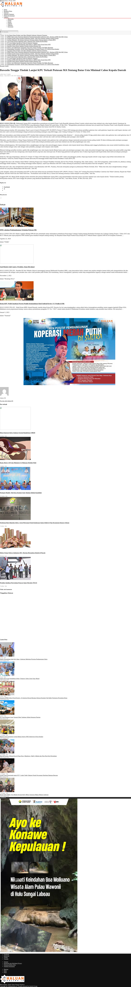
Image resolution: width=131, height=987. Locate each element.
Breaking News (8, 11)
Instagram (6, 956)
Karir (5, 972)
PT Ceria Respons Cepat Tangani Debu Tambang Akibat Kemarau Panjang (20, 717)
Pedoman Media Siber (10, 965)
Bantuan (6, 969)
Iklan (5, 971)
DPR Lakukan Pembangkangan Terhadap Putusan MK (18, 230)
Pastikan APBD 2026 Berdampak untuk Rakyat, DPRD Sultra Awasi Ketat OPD (29, 44)
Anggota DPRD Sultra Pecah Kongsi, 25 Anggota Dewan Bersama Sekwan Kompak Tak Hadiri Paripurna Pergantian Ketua (33, 698)
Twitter (6, 957)
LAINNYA (3, 798)
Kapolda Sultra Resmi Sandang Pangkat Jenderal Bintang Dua (24, 46)
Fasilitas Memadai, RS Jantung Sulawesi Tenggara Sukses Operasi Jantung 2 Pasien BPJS (31, 40)
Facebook (6, 954)
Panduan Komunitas (9, 966)
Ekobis (9, 22)
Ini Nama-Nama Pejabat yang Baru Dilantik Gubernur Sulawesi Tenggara (27, 35)
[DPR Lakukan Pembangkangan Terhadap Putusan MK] (17, 226)
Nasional (6, 12)
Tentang (6, 962)
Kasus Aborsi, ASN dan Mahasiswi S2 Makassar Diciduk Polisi (18, 463)
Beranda (2, 66)
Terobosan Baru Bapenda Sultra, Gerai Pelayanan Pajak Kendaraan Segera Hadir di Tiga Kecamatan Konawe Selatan (34, 522)
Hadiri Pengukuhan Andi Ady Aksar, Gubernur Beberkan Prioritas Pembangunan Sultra (23, 659)
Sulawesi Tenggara (9, 14)
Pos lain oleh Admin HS (6, 401)
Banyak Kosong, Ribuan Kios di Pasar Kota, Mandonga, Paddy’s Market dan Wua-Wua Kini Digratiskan (28, 756)
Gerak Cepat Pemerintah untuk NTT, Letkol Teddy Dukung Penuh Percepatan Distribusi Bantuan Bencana (29, 775)
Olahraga (10, 25)
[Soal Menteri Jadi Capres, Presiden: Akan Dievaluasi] (17, 263)
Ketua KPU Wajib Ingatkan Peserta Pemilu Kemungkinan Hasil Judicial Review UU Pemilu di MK (32, 303)
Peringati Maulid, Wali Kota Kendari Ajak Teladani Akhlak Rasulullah (21, 493)
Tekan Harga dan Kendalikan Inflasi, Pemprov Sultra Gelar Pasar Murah (19, 678)
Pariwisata (10, 26)
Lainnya (6, 17)
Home (5, 9)
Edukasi (10, 23)
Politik (9, 20)
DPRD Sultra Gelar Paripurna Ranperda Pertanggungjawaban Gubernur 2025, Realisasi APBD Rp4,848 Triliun (37, 37)
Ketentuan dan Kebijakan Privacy (13, 963)
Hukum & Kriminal (9, 15)
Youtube (6, 959)
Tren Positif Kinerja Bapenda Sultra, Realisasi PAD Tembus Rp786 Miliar (27, 41)
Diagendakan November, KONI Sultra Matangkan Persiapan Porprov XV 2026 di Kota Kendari (33, 49)
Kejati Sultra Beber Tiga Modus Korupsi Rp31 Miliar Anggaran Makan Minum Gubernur (24, 794)
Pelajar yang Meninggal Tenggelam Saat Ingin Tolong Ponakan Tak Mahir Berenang (30, 47)
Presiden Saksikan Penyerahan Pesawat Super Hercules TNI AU (18, 583)
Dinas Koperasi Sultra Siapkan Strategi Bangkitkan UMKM (17, 433)
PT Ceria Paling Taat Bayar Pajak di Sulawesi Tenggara (22, 43)
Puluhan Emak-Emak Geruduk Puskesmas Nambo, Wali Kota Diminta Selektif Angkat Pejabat (32, 38)
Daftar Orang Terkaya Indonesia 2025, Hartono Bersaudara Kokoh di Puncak (22, 553)
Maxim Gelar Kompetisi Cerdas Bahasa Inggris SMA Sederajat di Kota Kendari (21, 736)
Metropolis (11, 19)
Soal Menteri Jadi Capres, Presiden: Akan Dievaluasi (17, 267)
